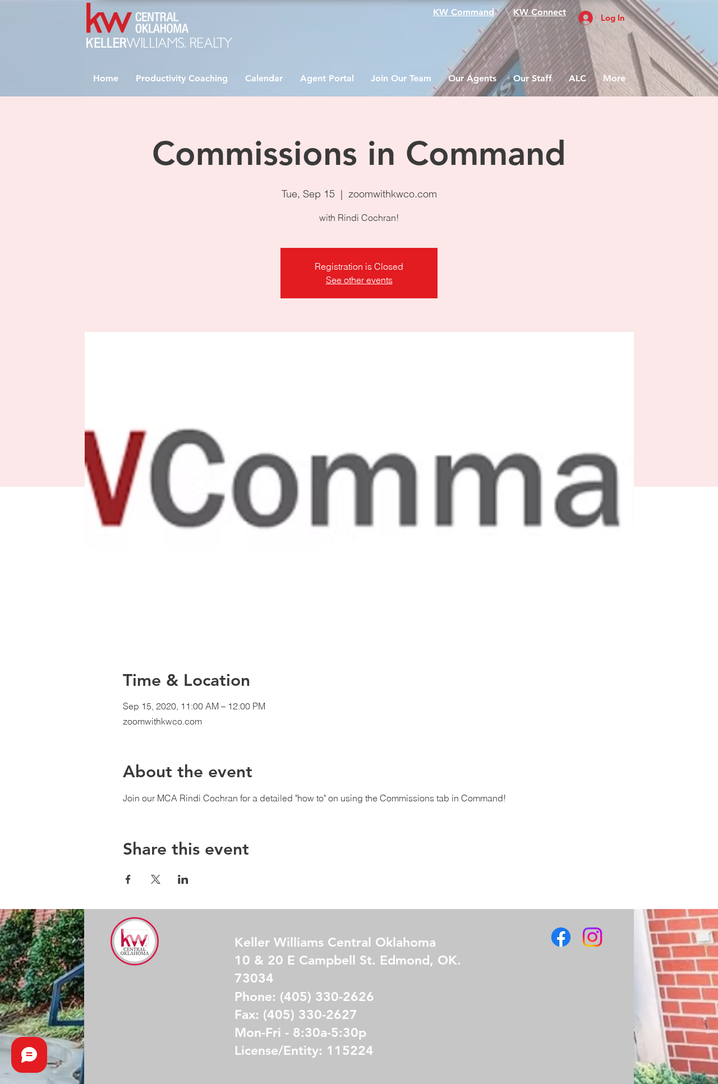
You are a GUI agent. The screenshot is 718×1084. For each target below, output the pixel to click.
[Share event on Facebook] (128, 879)
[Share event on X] (155, 879)
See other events (359, 279)
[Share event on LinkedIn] (183, 879)
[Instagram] (592, 937)
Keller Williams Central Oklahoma (335, 942)
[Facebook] (561, 937)
